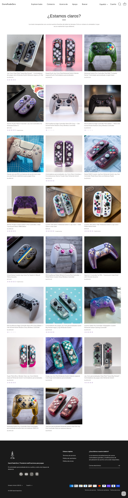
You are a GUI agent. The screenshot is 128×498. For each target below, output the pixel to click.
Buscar (84, 4)
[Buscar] (119, 4)
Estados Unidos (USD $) (14, 485)
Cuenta (113, 4)
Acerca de (63, 4)
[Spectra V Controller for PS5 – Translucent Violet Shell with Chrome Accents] (102, 254)
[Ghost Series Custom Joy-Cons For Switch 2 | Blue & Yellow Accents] (25, 254)
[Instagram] (31, 474)
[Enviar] (119, 466)
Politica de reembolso (69, 458)
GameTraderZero (9, 4)
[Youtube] (26, 474)
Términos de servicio (69, 455)
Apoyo (74, 4)
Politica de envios (68, 461)
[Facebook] (21, 474)
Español (103, 4)
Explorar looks (36, 4)
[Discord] (37, 474)
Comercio (51, 4)
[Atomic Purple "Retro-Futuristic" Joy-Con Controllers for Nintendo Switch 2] (25, 103)
